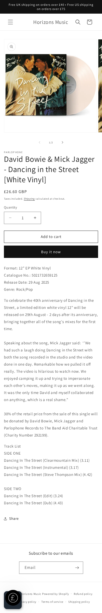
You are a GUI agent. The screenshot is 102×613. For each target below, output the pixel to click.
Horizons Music (30, 593)
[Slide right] (62, 142)
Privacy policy (26, 602)
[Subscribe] (77, 568)
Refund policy (83, 594)
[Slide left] (39, 142)
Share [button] (14, 518)
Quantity (10, 207)
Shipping (29, 198)
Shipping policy (79, 602)
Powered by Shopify (55, 593)
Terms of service (52, 602)
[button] (10, 22)
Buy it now (51, 251)
